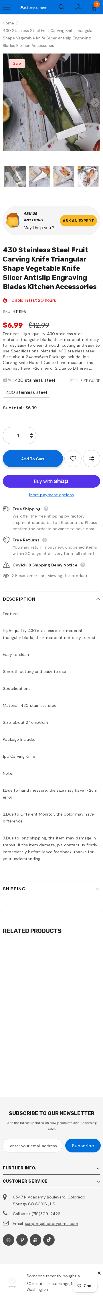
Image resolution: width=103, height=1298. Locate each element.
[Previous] (8, 102)
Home (8, 23)
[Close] (99, 1273)
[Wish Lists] (73, 458)
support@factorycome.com (51, 1223)
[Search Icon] (61, 7)
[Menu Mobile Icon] (6, 7)
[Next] (95, 102)
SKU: (7, 311)
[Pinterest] (22, 1240)
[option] (51, 102)
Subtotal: (13, 408)
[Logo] (33, 7)
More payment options (51, 494)
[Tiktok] (49, 1240)
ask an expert (78, 220)
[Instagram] (8, 1240)
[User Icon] (79, 7)
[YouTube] (35, 1240)
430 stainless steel (26, 392)
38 (14, 575)
